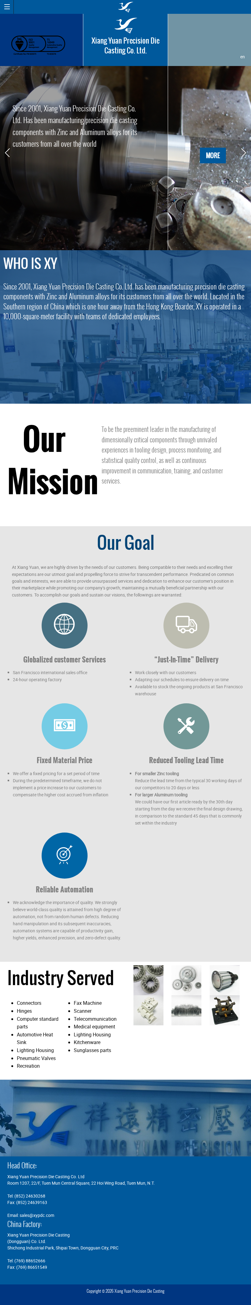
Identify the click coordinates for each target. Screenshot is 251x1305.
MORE (213, 155)
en (242, 57)
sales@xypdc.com (37, 1215)
